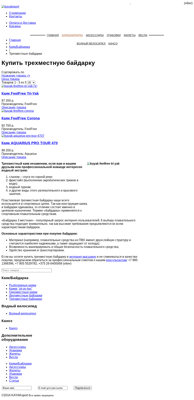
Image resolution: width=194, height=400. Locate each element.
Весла (142, 35)
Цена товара (11, 79)
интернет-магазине (82, 256)
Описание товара (14, 107)
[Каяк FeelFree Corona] (18, 110)
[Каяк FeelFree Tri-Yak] (19, 86)
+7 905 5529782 (142, 3)
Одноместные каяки (23, 292)
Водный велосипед (91, 43)
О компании (17, 13)
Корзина (15, 26)
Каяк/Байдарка (72, 35)
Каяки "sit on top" (20, 288)
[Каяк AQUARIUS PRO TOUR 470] (23, 135)
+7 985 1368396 (119, 3)
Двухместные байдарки (25, 295)
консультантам (116, 260)
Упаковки (114, 35)
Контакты (15, 16)
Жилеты (129, 35)
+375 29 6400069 (171, 3)
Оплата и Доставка (22, 22)
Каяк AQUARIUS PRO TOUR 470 (30, 143)
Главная (53, 35)
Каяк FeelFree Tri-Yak (20, 93)
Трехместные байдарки (25, 298)
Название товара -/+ (16, 75)
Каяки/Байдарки (20, 363)
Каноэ (112, 43)
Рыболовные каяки (22, 285)
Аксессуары (95, 35)
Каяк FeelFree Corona (21, 118)
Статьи (14, 380)
